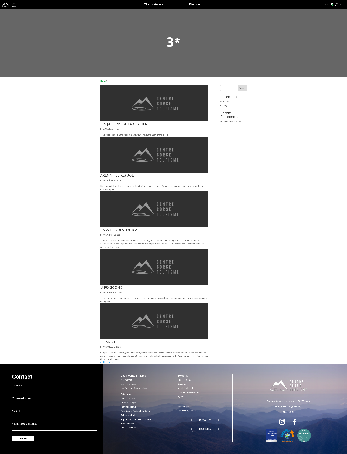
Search (242, 88)
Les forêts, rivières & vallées (134, 388)
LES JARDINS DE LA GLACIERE (124, 124)
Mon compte (183, 407)
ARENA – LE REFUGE (117, 175)
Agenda (181, 396)
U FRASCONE (111, 287)
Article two (225, 101)
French (340, 4)
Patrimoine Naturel (129, 407)
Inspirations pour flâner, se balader (136, 419)
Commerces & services (188, 392)
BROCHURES (205, 429)
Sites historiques (128, 384)
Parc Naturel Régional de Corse (135, 411)
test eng (223, 105)
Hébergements (185, 380)
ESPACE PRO (205, 420)
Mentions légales (185, 411)
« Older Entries (106, 362)
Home (103, 81)
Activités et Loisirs (186, 388)
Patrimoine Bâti (128, 415)
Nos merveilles (128, 380)
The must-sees (153, 4)
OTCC (106, 129)
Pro (326, 4)
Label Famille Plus (129, 428)
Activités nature (128, 398)
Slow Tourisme (127, 423)
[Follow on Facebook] (295, 422)
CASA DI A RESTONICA (118, 229)
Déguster (182, 384)
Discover (194, 4)
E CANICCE (109, 341)
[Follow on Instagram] (282, 422)
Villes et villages (128, 403)
